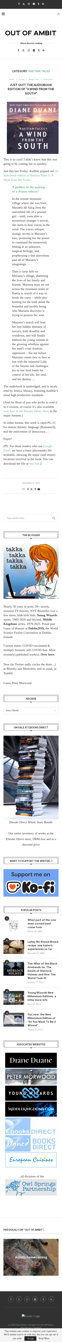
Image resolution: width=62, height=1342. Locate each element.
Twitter (19, 664)
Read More (44, 1338)
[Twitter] (24, 4)
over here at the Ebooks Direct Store (26, 411)
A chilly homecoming (31, 1257)
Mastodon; (29, 668)
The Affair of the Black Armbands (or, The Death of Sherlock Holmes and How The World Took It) (42, 971)
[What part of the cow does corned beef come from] (13, 925)
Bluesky (12, 668)
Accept (30, 1338)
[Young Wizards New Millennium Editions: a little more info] (13, 998)
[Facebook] (18, 4)
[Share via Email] (39, 489)
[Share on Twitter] (31, 489)
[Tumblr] (38, 4)
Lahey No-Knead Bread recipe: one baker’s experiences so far (43, 945)
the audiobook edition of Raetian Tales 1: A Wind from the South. (31, 175)
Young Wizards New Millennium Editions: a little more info (42, 996)
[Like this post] (23, 489)
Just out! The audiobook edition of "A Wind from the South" (31, 89)
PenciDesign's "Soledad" (31, 1328)
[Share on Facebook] (28, 489)
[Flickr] (34, 4)
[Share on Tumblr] (35, 489)
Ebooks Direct (15, 839)
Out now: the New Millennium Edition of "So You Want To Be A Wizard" (42, 1020)
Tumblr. (8, 673)
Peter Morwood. (22, 683)
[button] (6, 1257)
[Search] (58, 14)
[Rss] (43, 4)
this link (33, 463)
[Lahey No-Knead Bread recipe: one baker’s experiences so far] (13, 947)
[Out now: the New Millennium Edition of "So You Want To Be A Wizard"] (13, 1020)
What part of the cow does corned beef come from (42, 923)
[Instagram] (29, 4)
